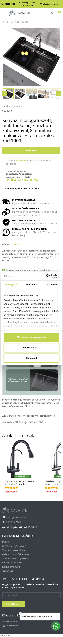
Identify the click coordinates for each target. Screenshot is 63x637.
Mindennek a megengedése (31, 337)
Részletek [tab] (31, 284)
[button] (11, 487)
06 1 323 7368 (13, 522)
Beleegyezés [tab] (11, 284)
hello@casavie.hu (50, 4)
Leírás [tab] (5, 244)
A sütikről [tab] (51, 284)
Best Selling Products (16, 21)
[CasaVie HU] (20, 13)
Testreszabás (30, 347)
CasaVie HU (17, 106)
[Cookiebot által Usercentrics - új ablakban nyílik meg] (46, 276)
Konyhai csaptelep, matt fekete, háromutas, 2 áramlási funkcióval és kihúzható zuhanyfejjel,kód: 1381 (19, 485)
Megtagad (31, 358)
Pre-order (31, 150)
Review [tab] (18, 244)
